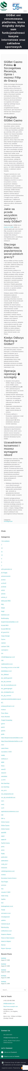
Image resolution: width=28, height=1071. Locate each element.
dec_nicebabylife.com (7, 692)
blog (2, 604)
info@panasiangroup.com (11, 1037)
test (2, 902)
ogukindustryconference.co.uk (10, 811)
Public (3, 853)
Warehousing (5, 927)
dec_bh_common (6, 681)
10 (2, 548)
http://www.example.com (11, 1006)
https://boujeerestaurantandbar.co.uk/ (12, 737)
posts (2, 846)
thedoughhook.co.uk (7, 906)
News (2, 765)
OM (2, 815)
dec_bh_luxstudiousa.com (8, 685)
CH (2, 653)
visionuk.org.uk (5, 923)
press (2, 850)
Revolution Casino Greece (8, 878)
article (3, 590)
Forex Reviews (5, 716)
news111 (3, 772)
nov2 (2, 804)
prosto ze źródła (8, 227)
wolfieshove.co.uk (6, 930)
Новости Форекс (6, 941)
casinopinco (4, 650)
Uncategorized (8, 521)
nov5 (2, 808)
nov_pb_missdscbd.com (8, 797)
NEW (2, 762)
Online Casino (5, 822)
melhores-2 (4, 758)
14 (2, 555)
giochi (3, 727)
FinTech (3, 709)
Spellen (3, 899)
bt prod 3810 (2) (5, 629)
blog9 (2, 611)
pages (3, 836)
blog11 (3, 607)
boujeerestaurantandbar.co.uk (9, 622)
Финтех (3, 945)
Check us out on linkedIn (11, 1056)
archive (3, 579)
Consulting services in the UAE (10, 667)
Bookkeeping (5, 618)
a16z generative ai (6, 569)
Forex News (4, 713)
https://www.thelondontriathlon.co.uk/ (12, 741)
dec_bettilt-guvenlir (6, 678)
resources (4, 867)
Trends (3, 909)
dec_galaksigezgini (6, 688)
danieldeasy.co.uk (6, 671)
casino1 (3, 643)
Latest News (4, 748)
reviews (3, 874)
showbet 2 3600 (5, 892)
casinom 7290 (5, 646)
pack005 (3, 832)
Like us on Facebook (10, 1052)
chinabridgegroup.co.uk (8, 657)
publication (4, 857)
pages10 (3, 839)
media (3, 755)
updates (3, 920)
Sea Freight (4, 881)
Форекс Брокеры (6, 948)
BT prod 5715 (5, 632)
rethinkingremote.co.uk (7, 871)
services (3, 885)
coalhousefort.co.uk (7, 664)
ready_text (4, 864)
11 (1, 551)
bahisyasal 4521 (6, 600)
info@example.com (9, 1003)
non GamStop (5, 787)
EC (2, 702)
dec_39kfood (5, 674)
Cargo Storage (5, 636)
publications (4, 860)
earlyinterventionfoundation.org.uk (11, 699)
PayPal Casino (5, 843)
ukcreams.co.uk (5, 913)
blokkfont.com (5, 614)
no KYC (3, 780)
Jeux (2, 744)
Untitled (3, 958)
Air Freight (4, 572)
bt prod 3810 (4, 625)
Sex (2, 888)
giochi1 (3, 730)
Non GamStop (5, 783)
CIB (2, 660)
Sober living (4, 895)
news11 (3, 769)
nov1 (2, 801)
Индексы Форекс (6, 934)
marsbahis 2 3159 (6, 751)
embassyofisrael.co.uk (7, 706)
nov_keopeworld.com (7, 794)
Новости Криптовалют (8, 938)
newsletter (4, 776)
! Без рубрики (5, 541)
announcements (5, 576)
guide (2, 734)
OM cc (3, 818)
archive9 (3, 583)
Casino (3, 639)
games (3, 723)
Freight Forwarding (6, 720)
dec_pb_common (6, 695)
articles (3, 593)
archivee (3, 586)
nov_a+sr (4, 790)
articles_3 (4, 597)
